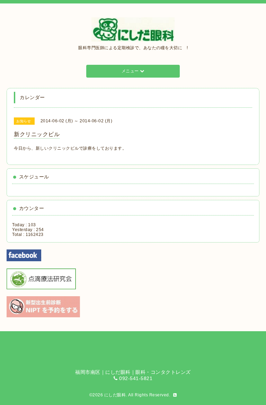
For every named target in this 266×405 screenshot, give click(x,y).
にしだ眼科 (115, 395)
